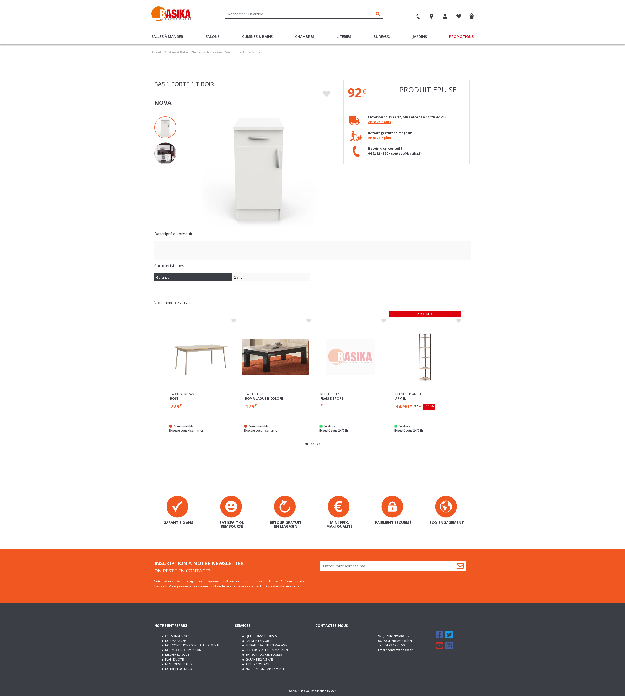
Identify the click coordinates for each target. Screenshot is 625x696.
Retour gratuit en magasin (266, 650)
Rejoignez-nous (176, 655)
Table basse (254, 394)
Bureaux (382, 36)
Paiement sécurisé (258, 641)
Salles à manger (167, 36)
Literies (344, 36)
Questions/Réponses (261, 636)
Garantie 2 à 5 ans (259, 659)
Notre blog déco (178, 669)
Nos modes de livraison (182, 650)
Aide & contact (257, 664)
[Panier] (473, 15)
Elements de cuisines (207, 52)
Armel (400, 398)
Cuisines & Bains (257, 36)
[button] (307, 443)
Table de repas (182, 394)
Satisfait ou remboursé (263, 655)
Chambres (304, 36)
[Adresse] (431, 17)
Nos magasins (175, 641)
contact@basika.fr (400, 650)
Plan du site (174, 659)
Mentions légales (178, 664)
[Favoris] (458, 17)
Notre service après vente (265, 669)
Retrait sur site (333, 394)
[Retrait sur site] (350, 357)
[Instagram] (449, 648)
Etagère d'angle (408, 394)
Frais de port (332, 398)
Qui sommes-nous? (178, 636)
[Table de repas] (200, 357)
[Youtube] (439, 648)
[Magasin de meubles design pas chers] (171, 20)
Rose (174, 398)
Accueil (156, 52)
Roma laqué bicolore (264, 398)
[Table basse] (275, 357)
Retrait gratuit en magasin (266, 645)
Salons (212, 36)
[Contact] (415, 14)
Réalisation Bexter (323, 691)
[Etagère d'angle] (425, 357)
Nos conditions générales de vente (192, 645)
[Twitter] (449, 637)
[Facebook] (439, 637)
